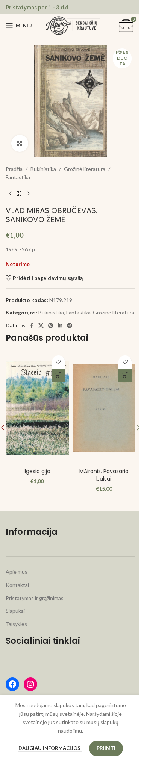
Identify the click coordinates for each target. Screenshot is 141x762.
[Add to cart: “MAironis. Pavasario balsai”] (125, 375)
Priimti (106, 748)
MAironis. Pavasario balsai (104, 474)
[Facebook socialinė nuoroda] (31, 326)
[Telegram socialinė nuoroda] (69, 326)
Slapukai (15, 611)
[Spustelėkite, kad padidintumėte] (19, 143)
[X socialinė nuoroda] (41, 326)
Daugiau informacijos (50, 748)
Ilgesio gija (37, 471)
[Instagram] (30, 684)
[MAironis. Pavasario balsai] (104, 408)
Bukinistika (43, 169)
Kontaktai (17, 585)
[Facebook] (12, 684)
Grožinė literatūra (84, 169)
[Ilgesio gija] (37, 408)
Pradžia (14, 169)
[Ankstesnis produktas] (10, 193)
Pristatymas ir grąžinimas (35, 598)
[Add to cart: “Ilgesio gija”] (58, 375)
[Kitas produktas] (28, 193)
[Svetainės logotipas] (73, 25)
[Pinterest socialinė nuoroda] (51, 326)
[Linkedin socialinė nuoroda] (60, 326)
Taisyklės (16, 624)
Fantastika (18, 177)
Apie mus (16, 571)
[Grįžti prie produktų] (19, 193)
